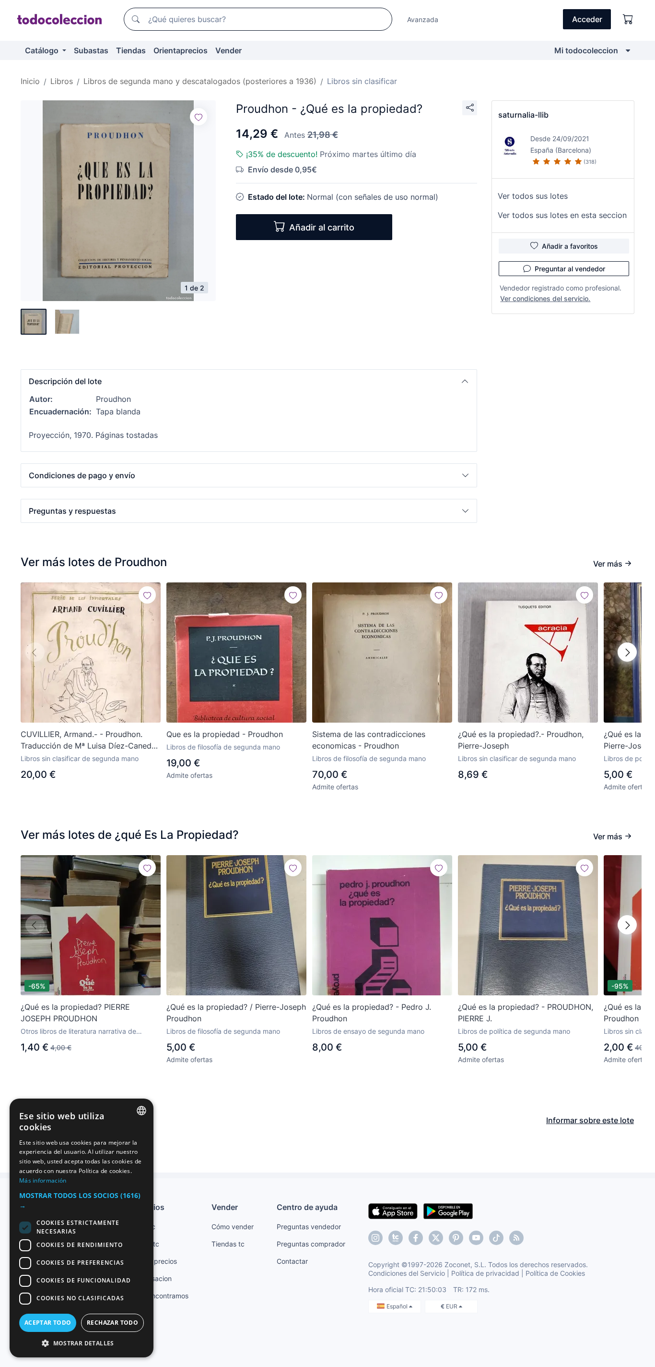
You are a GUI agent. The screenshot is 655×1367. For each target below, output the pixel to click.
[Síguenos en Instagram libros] (395, 1238)
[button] (249, 381)
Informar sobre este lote (590, 1120)
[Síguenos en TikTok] (496, 1238)
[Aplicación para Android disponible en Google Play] (448, 1210)
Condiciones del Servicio (406, 1273)
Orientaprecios (180, 50)
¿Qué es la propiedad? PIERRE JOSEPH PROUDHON (75, 1012)
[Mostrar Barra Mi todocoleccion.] (628, 50)
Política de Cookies (555, 1273)
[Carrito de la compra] (628, 19)
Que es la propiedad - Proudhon (224, 734)
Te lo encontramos (159, 1296)
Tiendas (131, 50)
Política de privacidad (485, 1273)
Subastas (91, 50)
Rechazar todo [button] (112, 1323)
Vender (228, 50)
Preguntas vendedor (309, 1226)
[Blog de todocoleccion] (516, 1238)
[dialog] (81, 1228)
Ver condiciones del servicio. (545, 298)
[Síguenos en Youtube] (476, 1238)
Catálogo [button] (42, 50)
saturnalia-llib (523, 115)
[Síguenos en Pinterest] (456, 1238)
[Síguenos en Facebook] (416, 1238)
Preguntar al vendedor (570, 269)
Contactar (292, 1261)
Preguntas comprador (311, 1244)
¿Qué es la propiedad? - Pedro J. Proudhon (371, 1012)
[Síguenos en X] (436, 1238)
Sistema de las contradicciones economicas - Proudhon (368, 739)
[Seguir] (198, 116)
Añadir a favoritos (570, 246)
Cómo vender (232, 1226)
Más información (43, 1180)
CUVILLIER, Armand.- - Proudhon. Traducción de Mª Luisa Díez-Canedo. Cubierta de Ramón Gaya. (89, 740)
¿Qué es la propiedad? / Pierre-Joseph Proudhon (236, 1012)
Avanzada (422, 19)
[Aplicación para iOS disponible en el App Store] (393, 1210)
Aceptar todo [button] (47, 1323)
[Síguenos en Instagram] (375, 1238)
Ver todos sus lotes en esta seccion (562, 215)
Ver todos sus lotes (533, 196)
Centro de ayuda (307, 1207)
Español (397, 1306)
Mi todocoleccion (586, 50)
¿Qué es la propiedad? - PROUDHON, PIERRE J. (525, 1012)
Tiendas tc (228, 1244)
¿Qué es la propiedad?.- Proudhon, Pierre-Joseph (521, 739)
